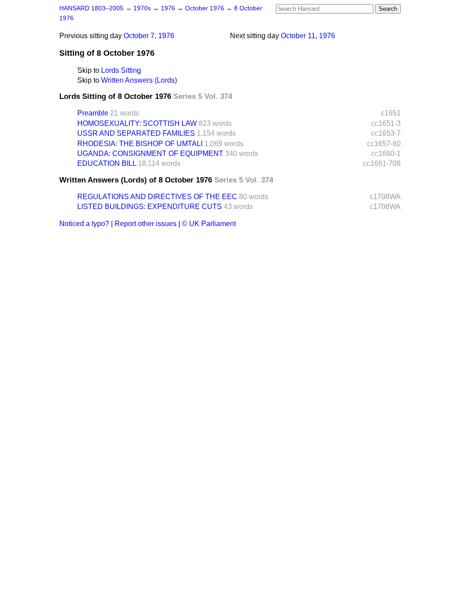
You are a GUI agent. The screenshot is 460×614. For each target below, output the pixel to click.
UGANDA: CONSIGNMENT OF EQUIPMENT (150, 153)
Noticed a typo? (84, 223)
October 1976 (205, 8)
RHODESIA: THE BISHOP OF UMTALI (140, 143)
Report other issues (146, 223)
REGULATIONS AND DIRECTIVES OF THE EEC (157, 196)
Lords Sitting (121, 70)
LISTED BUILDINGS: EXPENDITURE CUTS (149, 206)
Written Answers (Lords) (139, 80)
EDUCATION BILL (106, 163)
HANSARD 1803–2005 (91, 8)
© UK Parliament (209, 223)
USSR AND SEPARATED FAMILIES (136, 133)
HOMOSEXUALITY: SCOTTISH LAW (137, 123)
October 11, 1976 (308, 36)
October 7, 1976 (149, 36)
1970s (143, 8)
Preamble (92, 113)
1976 (169, 8)
